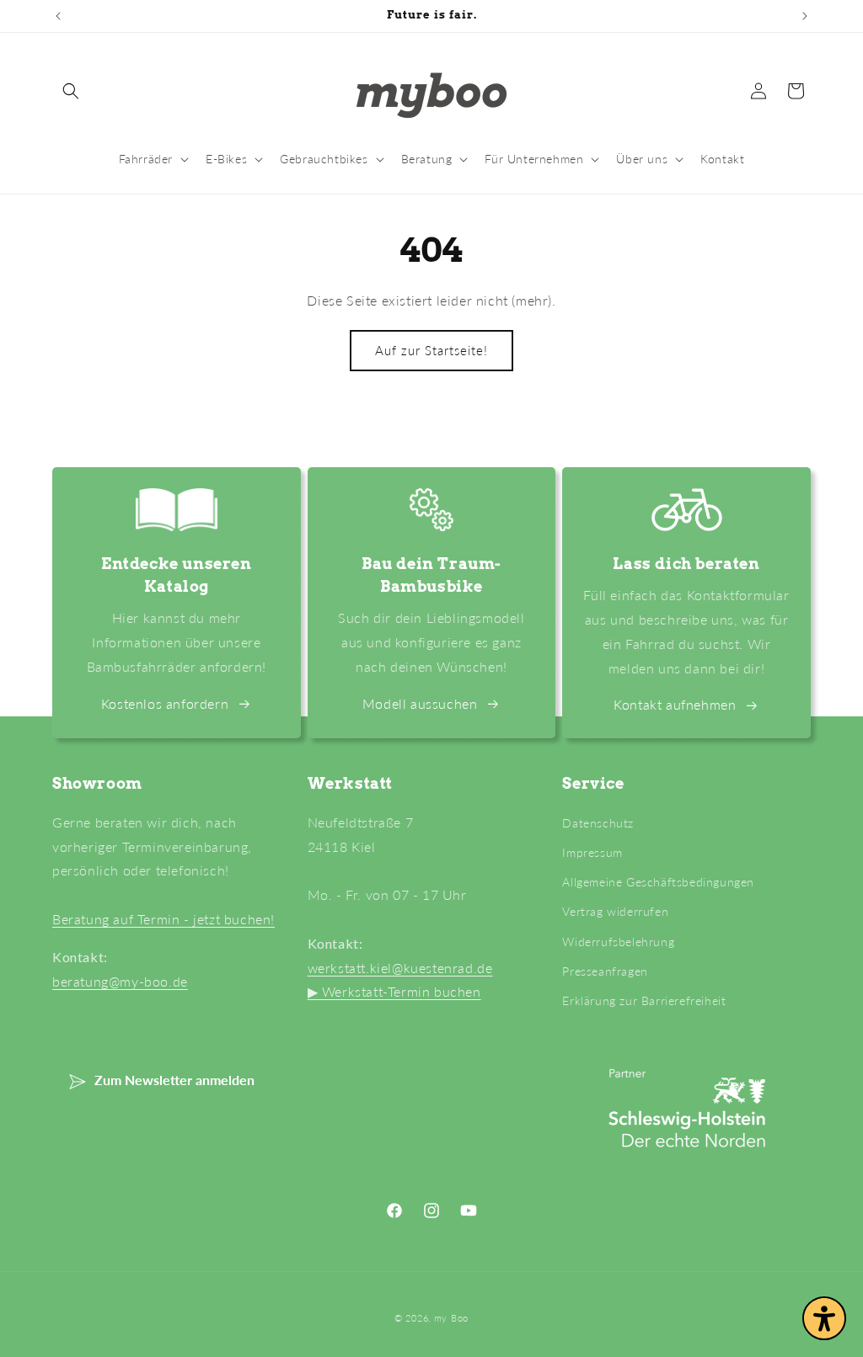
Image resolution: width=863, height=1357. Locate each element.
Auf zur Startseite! (431, 350)
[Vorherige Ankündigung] (58, 16)
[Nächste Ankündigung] (804, 16)
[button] (70, 90)
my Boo (451, 1317)
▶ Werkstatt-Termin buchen (394, 991)
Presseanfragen (604, 971)
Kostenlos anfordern (164, 703)
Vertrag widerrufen (615, 911)
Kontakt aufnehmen (675, 704)
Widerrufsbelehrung (618, 941)
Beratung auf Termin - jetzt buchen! (163, 919)
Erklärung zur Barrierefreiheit (644, 1000)
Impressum (592, 852)
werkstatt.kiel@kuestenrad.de (400, 968)
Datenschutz (598, 823)
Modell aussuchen (420, 703)
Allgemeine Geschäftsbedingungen (658, 882)
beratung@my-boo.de (120, 981)
